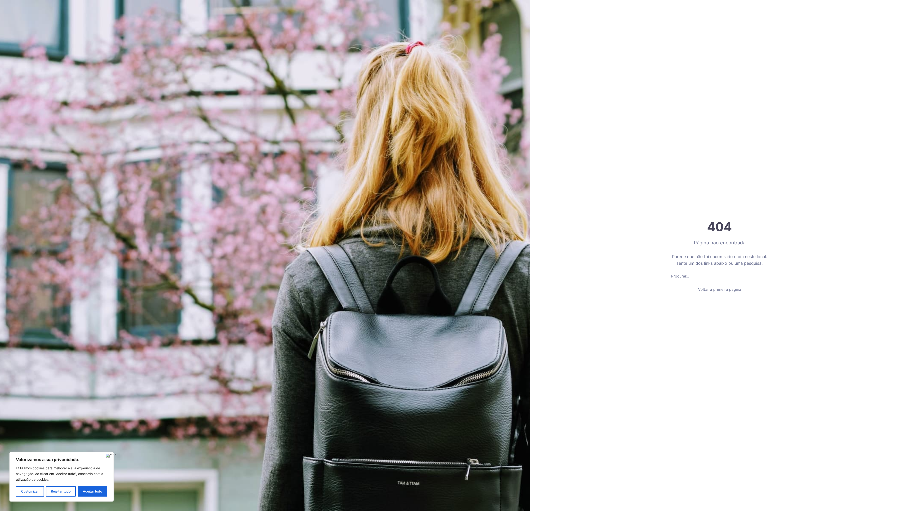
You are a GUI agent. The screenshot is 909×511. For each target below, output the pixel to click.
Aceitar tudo (92, 491)
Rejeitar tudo (61, 491)
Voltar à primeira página (719, 289)
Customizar (30, 491)
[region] (61, 477)
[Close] (108, 456)
